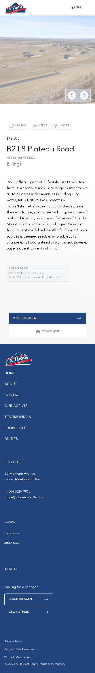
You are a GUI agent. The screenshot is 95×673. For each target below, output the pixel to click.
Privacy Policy (13, 641)
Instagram (11, 542)
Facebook (11, 533)
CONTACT (12, 395)
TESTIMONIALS (17, 416)
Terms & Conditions (17, 657)
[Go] (71, 95)
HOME (9, 373)
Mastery (60, 663)
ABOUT (10, 383)
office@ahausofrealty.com (24, 497)
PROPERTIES (15, 427)
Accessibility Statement (20, 649)
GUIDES (11, 438)
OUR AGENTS (16, 405)
